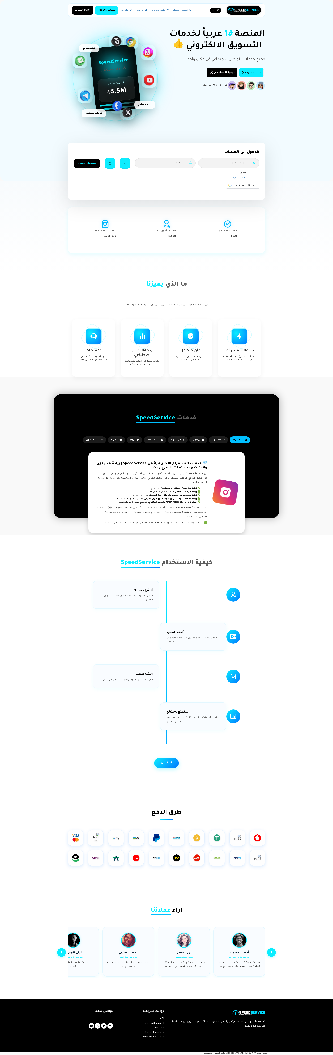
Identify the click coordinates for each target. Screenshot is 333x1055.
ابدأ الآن (166, 762)
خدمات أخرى (92, 440)
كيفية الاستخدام (224, 72)
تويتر (132, 440)
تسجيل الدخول (180, 10)
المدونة (125, 10)
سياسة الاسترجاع (154, 1032)
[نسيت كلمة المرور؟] (110, 163)
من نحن (140, 10)
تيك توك (216, 440)
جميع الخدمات (158, 10)
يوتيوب (196, 440)
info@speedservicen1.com (99, 1019)
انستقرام (238, 440)
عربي (217, 10)
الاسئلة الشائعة (154, 1023)
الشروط (159, 1028)
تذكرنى (243, 173)
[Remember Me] (125, 163)
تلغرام (114, 440)
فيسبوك (176, 440)
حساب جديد (253, 72)
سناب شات (153, 440)
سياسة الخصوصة (153, 1037)
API (162, 1019)
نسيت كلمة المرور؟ (242, 178)
